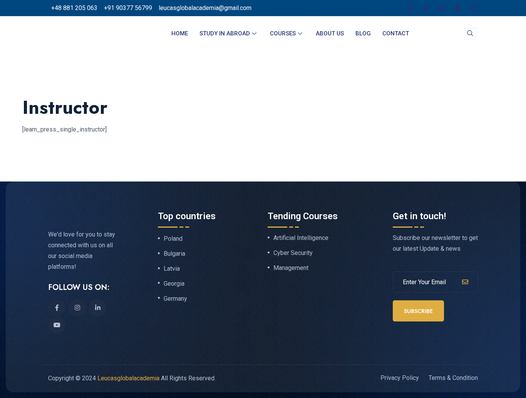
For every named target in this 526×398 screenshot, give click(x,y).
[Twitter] (426, 8)
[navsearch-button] (470, 33)
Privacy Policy (399, 377)
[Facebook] (410, 8)
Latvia (172, 268)
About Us (330, 33)
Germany (175, 298)
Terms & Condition (453, 377)
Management (290, 268)
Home (179, 33)
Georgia (174, 283)
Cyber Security (293, 253)
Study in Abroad (224, 33)
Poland (173, 238)
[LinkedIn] (442, 8)
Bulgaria (174, 253)
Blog (363, 33)
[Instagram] (473, 8)
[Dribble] (457, 8)
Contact (395, 33)
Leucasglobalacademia (128, 378)
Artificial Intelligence (300, 238)
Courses (283, 33)
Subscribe (418, 311)
